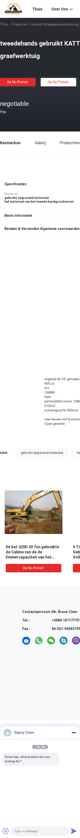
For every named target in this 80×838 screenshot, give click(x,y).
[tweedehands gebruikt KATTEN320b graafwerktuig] (33, 512)
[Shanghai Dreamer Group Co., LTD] (13, 8)
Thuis (4, 24)
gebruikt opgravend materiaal (42, 452)
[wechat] (51, 641)
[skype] (64, 641)
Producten (20, 24)
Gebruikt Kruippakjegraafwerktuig (55, 24)
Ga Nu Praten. (17, 82)
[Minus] (73, 732)
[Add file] (6, 831)
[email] (26, 641)
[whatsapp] (39, 641)
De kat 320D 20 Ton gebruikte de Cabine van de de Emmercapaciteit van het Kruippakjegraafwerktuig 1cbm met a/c (32, 557)
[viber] (76, 641)
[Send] (73, 831)
